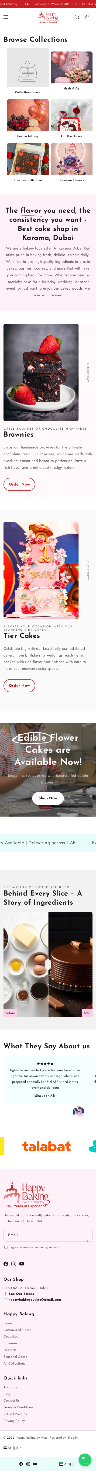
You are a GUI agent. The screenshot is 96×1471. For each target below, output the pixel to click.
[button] (6, 17)
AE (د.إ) (69, 1464)
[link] (27, 92)
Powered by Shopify (64, 1437)
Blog (6, 1394)
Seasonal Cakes (15, 1356)
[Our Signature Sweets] (48, 964)
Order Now (19, 484)
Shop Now (48, 798)
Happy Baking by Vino (32, 1437)
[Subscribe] (87, 1240)
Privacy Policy (14, 1420)
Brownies (10, 1343)
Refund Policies (15, 1414)
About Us (10, 1387)
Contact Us (11, 1400)
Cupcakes (10, 1336)
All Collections (14, 1363)
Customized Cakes (17, 1329)
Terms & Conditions (18, 1407)
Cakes (8, 1323)
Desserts (9, 1350)
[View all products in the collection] (72, 72)
